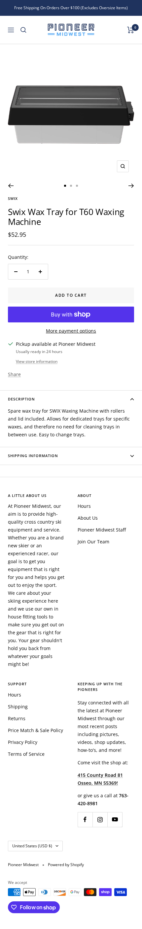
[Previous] (11, 185)
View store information (36, 361)
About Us (88, 518)
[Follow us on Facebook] (85, 819)
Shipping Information (33, 455)
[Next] (131, 185)
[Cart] (130, 30)
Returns (16, 718)
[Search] (23, 30)
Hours (84, 506)
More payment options (71, 331)
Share (14, 374)
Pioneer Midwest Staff (102, 530)
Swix (13, 198)
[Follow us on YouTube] (114, 819)
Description (21, 398)
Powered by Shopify (66, 864)
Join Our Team (93, 541)
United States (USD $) (32, 846)
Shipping (18, 706)
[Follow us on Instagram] (99, 819)
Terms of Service (26, 754)
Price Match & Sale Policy (35, 730)
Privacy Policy (22, 742)
